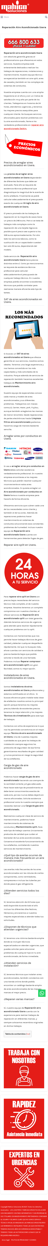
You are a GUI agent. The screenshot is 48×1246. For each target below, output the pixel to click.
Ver (28, 1034)
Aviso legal (6, 1240)
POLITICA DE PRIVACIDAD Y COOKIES (23, 1240)
